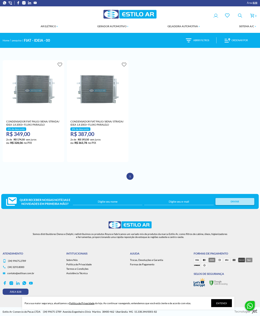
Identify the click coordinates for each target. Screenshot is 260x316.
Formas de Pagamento (142, 264)
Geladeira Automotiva (182, 26)
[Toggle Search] (240, 16)
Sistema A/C (247, 26)
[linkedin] (29, 3)
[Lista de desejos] (227, 16)
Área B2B (15, 291)
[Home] (130, 17)
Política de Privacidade (79, 264)
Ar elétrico (49, 26)
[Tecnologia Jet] (245, 311)
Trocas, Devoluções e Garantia (146, 259)
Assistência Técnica (77, 273)
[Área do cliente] (215, 16)
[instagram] (24, 3)
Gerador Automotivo (112, 26)
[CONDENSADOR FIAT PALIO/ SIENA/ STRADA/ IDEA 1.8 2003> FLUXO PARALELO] (33, 89)
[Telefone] (10, 3)
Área (252, 2)
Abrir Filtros (201, 40)
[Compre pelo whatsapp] (250, 306)
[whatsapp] (5, 3)
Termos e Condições (77, 268)
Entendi (221, 303)
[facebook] (18, 3)
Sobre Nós (72, 259)
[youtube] (35, 3)
